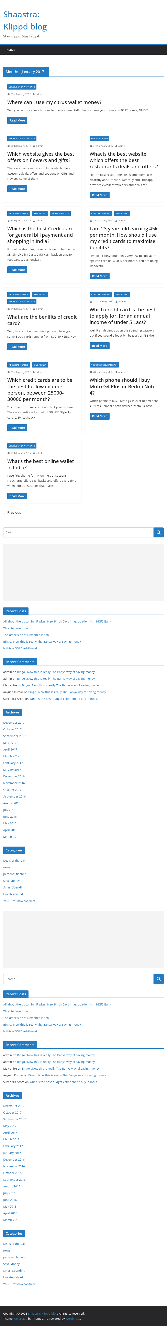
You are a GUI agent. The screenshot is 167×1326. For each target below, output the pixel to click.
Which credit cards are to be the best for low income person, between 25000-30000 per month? (40, 389)
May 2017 (9, 743)
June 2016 (10, 816)
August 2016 (11, 803)
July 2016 (9, 810)
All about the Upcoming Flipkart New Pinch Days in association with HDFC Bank (57, 621)
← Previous (12, 512)
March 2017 (11, 756)
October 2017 (12, 729)
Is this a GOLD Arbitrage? (20, 648)
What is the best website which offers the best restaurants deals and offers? (124, 160)
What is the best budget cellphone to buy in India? (64, 699)
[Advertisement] (83, 572)
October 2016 (12, 790)
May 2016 (9, 823)
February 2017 (13, 763)
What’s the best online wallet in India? (40, 464)
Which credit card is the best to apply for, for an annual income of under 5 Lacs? (122, 315)
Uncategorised (99, 138)
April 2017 (10, 749)
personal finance (18, 213)
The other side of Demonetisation (26, 635)
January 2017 (12, 769)
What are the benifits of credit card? (42, 319)
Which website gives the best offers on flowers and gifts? (40, 156)
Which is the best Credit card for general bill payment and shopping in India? (40, 234)
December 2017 (14, 722)
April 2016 (10, 830)
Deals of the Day (14, 860)
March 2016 (11, 837)
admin (39, 94)
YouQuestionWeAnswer (22, 86)
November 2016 (14, 783)
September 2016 (14, 796)
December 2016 (14, 776)
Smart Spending (60, 213)
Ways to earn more (16, 628)
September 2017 (14, 736)
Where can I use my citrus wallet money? (54, 102)
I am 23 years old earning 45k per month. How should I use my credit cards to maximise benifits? (124, 238)
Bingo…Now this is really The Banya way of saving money (42, 641)
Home (11, 50)
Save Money (40, 213)
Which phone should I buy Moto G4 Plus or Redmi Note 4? (123, 386)
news (6, 867)
